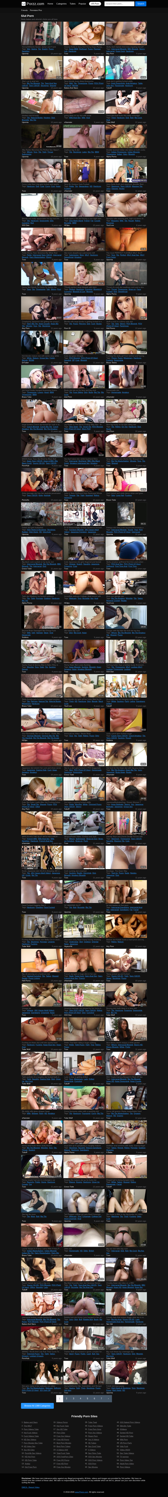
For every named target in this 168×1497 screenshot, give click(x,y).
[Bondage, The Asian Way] (126, 857)
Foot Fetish (111, 257)
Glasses (114, 188)
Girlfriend (110, 566)
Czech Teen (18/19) (119, 736)
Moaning (110, 1150)
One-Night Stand (76, 221)
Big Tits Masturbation (120, 461)
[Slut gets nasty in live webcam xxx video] (42, 1372)
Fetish (52, 358)
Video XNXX (125, 1450)
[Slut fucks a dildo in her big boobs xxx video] (126, 1201)
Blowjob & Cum (79, 291)
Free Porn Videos (95, 1426)
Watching (115, 1216)
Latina (132, 701)
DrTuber (25, 363)
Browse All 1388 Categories (37, 1406)
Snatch (45, 49)
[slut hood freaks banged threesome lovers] (42, 376)
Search (140, 4)
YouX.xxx (110, 225)
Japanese (92, 532)
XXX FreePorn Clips (65, 1457)
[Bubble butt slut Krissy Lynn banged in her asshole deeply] (84, 1304)
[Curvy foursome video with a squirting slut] (84, 1098)
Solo (117, 324)
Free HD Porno (63, 1439)
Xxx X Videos (93, 1439)
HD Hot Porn (30, 1457)
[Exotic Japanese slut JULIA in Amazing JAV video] (42, 857)
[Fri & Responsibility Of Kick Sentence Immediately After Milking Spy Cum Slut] (84, 514)
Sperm (127, 804)
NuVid (108, 1290)
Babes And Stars (71, 88)
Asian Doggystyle (122, 1081)
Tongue (72, 495)
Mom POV (86, 429)
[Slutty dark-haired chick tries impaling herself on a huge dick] (126, 33)
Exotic (28, 875)
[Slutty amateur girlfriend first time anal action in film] (126, 548)
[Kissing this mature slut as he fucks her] (84, 1166)
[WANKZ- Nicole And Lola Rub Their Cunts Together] (42, 1338)
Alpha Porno (111, 157)
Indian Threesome (119, 152)
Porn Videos (125, 1467)
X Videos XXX (62, 1450)
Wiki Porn (124, 1439)
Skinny (142, 49)
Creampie (45, 1013)
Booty (108, 429)
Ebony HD (138, 1045)
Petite (71, 186)
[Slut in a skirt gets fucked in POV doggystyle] (84, 754)
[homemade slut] (126, 376)
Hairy (125, 154)
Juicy (108, 188)
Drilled (109, 704)
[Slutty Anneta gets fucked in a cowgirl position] (42, 686)
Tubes (72, 4)
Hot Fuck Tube (63, 1426)
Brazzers (115, 221)
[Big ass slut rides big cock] (126, 1235)
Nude (127, 873)
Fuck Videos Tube (31, 1436)
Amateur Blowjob (85, 669)
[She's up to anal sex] (42, 67)
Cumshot (25, 223)
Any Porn (110, 53)
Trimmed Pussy (95, 804)
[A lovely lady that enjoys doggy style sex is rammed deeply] (126, 1304)
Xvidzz (27, 1464)
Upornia (25, 53)
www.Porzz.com (81, 1492)
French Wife (32, 839)
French (82, 978)
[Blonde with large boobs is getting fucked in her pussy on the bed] (84, 308)
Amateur (77, 257)
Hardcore (72, 51)
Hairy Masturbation (37, 257)
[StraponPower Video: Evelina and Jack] (84, 823)
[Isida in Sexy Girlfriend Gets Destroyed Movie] (84, 480)
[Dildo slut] (84, 1235)
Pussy (51, 49)
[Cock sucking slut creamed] (84, 857)
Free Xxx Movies (63, 1467)
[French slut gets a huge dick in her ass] (84, 960)
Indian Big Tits (28, 1253)
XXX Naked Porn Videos (130, 1422)
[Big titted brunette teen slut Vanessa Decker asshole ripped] (84, 1269)
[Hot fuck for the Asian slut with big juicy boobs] (126, 754)
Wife (83, 118)
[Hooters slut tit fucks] (42, 102)
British (91, 1251)
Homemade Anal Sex (115, 1322)
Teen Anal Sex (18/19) (87, 1285)
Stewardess (84, 186)
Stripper (35, 1113)
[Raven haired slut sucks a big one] (42, 1269)
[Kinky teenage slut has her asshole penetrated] (42, 480)
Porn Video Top (126, 1460)
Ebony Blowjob (112, 1047)
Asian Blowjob (75, 667)
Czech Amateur (135, 736)
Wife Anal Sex (75, 118)
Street (108, 978)
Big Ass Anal (116, 1319)
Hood (46, 392)
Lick (65, 51)
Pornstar (39, 598)
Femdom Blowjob (76, 530)
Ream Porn (93, 1436)
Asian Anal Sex (49, 1045)
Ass (91, 598)
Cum (53, 186)
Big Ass (141, 1251)
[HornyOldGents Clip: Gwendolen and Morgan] (84, 1372)
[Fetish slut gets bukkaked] (42, 514)
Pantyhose (124, 326)
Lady (86, 1079)
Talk (48, 289)
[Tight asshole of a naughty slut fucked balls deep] (42, 1063)
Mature (36, 358)
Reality (124, 601)
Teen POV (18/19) (76, 1010)
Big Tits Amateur (50, 429)
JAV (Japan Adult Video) (41, 873)
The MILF (28, 1426)
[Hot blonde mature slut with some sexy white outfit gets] (42, 342)
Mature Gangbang (93, 1148)
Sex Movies (93, 1467)
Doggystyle (44, 221)
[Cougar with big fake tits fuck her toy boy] (126, 617)
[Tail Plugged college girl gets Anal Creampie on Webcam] (84, 1201)
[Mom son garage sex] (126, 583)
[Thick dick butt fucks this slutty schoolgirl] (126, 102)
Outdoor (47, 598)
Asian (58, 186)
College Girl (96, 1216)
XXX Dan (25, 225)
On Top (125, 427)
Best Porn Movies (64, 1443)
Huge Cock (120, 51)
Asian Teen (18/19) (35, 461)
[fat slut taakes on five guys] (126, 892)
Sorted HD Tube (126, 1436)
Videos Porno (62, 1422)
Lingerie (51, 942)
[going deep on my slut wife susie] (84, 102)
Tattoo (140, 598)
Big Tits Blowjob (33, 83)
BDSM (31, 360)
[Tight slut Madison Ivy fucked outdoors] (42, 583)
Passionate (119, 85)
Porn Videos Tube (31, 1429)
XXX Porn (92, 1464)
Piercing (82, 324)
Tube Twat (92, 1422)
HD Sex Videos (30, 1439)
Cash (89, 1354)
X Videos (92, 1450)
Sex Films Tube (94, 1453)
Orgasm (137, 1113)
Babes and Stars (31, 1422)
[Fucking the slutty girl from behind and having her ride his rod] (126, 342)
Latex (84, 152)
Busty (91, 392)
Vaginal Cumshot (34, 976)
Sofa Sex (110, 85)
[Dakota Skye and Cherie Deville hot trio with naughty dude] (126, 823)
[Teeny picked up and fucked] (126, 960)
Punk (86, 841)
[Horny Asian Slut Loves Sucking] (84, 651)
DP (73, 360)
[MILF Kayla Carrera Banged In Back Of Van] (126, 1063)
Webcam (73, 598)
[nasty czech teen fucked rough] (126, 720)
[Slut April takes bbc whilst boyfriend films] (84, 445)
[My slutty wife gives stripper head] (42, 1098)
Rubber (25, 532)
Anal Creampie (70, 1219)
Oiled (37, 807)
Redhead (83, 49)
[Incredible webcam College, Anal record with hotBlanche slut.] (84, 583)
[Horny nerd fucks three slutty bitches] (42, 1132)
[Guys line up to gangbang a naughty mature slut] (84, 1132)
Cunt (93, 324)
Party (127, 701)
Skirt (71, 770)
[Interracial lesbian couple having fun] (42, 1304)
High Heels (33, 532)
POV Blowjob (131, 324)
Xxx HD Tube (62, 1429)
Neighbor (25, 51)
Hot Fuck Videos (30, 1433)
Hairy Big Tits (32, 324)
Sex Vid (109, 1324)
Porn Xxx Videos (95, 1433)
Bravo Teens (111, 363)
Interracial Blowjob (119, 49)
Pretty (127, 1047)
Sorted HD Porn (126, 1433)
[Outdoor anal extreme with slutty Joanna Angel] (126, 1132)
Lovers (40, 392)
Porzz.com (35, 4)
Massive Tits (137, 186)
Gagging (39, 907)
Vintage (72, 564)
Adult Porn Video (127, 1464)
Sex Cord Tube (94, 1446)
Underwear (73, 942)
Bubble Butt (88, 1319)
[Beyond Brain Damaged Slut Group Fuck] (42, 617)
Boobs (121, 188)
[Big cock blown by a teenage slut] (126, 1338)
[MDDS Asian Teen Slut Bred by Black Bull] (42, 445)
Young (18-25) (39, 463)
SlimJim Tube (125, 1426)
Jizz (132, 804)
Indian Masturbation (35, 1251)
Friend (87, 221)
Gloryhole (47, 532)
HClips (67, 225)
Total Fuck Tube (63, 1453)
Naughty (86, 564)
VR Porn (95, 4)
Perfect (123, 255)
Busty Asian (120, 772)
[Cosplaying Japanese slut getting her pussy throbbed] (42, 308)
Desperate (26, 635)
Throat (50, 152)
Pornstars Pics (36, 10)
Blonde (75, 85)
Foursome (86, 1113)
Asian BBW (73, 49)
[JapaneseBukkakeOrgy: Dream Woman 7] (126, 789)
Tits (39, 49)
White (29, 358)
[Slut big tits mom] (42, 1201)
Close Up (95, 1182)
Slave (46, 633)
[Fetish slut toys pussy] (126, 1372)
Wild (71, 83)
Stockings (45, 85)
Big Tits (33, 120)
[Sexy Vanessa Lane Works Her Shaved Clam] (126, 445)
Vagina (34, 49)
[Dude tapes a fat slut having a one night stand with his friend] (84, 205)
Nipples (133, 873)
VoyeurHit (68, 946)
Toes (29, 289)
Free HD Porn (62, 1464)
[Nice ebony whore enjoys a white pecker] (126, 1029)
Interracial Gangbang (120, 907)
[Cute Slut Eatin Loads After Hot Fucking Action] (42, 789)
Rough (131, 221)
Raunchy (30, 1182)
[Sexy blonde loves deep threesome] (84, 67)
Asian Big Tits (131, 770)
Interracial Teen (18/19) (42, 255)
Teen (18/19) (34, 85)
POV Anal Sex (117, 564)
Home (50, 4)
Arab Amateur (131, 83)
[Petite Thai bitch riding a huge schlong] (84, 1029)
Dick (53, 118)
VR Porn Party (126, 1443)
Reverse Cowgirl (113, 601)
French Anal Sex (46, 841)
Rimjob (25, 669)
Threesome (82, 83)
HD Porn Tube (31, 1460)
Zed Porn (68, 397)
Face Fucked (49, 907)
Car (30, 1184)
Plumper (97, 49)
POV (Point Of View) (89, 358)
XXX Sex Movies (95, 1457)
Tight (44, 152)
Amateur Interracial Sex (80, 463)
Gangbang (140, 701)
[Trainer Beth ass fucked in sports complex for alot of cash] (84, 1338)
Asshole (47, 495)
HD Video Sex (29, 1446)
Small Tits (87, 427)
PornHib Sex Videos (33, 1453)
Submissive (26, 154)
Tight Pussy (79, 1045)
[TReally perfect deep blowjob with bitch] (84, 273)
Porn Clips (61, 1433)
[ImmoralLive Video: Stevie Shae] (84, 720)
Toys (35, 152)
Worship (129, 598)
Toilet (42, 667)
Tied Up (114, 873)
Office (32, 1287)
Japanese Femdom (79, 532)
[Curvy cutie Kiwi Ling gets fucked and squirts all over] (42, 170)
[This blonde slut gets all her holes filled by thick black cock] (84, 686)
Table (140, 83)
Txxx (66, 53)
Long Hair (120, 495)
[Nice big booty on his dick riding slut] (126, 411)
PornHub (25, 466)
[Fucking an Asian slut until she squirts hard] (42, 1029)
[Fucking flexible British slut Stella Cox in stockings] (42, 926)
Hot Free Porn (31, 1467)
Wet (28, 49)
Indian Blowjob (134, 152)
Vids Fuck (124, 1446)
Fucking (67, 188)
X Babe (109, 1152)
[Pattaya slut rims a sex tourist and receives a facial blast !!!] (126, 514)
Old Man (67, 1390)
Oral (51, 633)
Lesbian (127, 669)
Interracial (110, 51)
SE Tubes (92, 1443)
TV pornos (124, 1457)
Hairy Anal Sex (91, 976)
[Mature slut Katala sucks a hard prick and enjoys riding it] (126, 926)
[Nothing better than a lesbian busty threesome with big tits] (126, 651)
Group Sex (44, 358)
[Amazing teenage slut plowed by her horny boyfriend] (84, 995)
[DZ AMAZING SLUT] (84, 892)
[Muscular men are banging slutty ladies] (126, 686)
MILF (87, 255)
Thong (114, 358)
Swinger (39, 633)
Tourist (130, 530)
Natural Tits (43, 701)
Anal (88, 118)
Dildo (139, 1216)
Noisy (66, 944)
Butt (131, 118)
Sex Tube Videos (127, 1453)
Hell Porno (110, 328)
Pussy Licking (34, 978)
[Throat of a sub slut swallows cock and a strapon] (126, 273)
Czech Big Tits (46, 427)
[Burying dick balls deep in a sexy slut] (126, 995)
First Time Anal (121, 566)
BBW (97, 152)
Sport (71, 1354)
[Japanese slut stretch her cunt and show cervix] (42, 754)
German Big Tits (48, 736)
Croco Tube (27, 569)
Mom (82, 255)
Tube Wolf (110, 122)
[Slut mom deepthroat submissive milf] (84, 239)
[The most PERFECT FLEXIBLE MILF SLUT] (126, 239)
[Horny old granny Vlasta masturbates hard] (126, 1098)
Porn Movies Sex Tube (33, 1443)
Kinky (41, 495)
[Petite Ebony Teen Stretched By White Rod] (42, 239)
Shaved (53, 85)
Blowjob (131, 154)
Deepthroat (69, 257)
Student (31, 1150)
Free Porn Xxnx (94, 1429)
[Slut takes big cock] (84, 617)
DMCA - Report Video (31, 1487)
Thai (136, 530)
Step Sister (73, 427)
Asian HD (110, 1081)
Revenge (110, 223)
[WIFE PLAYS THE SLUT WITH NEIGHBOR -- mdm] (42, 823)
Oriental (95, 942)
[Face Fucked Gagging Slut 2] (42, 892)
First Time (132, 566)
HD (91, 186)
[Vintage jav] (42, 995)
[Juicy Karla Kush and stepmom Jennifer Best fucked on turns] (126, 170)
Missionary (128, 358)
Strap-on (132, 289)
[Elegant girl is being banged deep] (126, 1166)
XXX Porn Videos (95, 1460)
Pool (59, 289)
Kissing (79, 1182)
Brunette (25, 120)
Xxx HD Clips (29, 1450)
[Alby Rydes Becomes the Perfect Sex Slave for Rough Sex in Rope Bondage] (42, 136)
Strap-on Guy (91, 839)
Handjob (67, 360)
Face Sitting (78, 392)
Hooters (47, 118)
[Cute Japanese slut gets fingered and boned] (84, 548)
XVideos (123, 1429)
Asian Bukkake (117, 804)
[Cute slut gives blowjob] (84, 342)
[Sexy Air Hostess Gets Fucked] (84, 170)
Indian (119, 154)
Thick (113, 118)
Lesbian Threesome (114, 669)
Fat (92, 221)
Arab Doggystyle (118, 83)
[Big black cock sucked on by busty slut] (42, 548)
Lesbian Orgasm (36, 1356)
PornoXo (25, 500)
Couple (97, 221)
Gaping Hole (41, 770)
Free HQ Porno (63, 1460)
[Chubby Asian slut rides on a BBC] (126, 1269)
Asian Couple (44, 324)
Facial (135, 910)
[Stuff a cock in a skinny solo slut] (126, 308)
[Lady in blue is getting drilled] (84, 1063)
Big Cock (138, 118)
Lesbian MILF (136, 667)
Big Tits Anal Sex (86, 1287)
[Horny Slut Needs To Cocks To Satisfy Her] (42, 273)
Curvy (47, 186)
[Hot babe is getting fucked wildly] (84, 789)
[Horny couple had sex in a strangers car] (42, 1166)
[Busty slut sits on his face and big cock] (84, 376)
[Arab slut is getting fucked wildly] (126, 67)
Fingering (68, 566)
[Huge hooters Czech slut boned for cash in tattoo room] (42, 411)
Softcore (57, 1388)
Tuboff (109, 88)
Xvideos (25, 637)
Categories (61, 4)
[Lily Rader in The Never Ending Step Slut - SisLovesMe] (84, 411)
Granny (120, 1116)
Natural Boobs (37, 118)
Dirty (97, 736)
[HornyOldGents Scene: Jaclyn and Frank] (42, 33)
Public (37, 1182)
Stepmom (115, 186)
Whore (29, 152)
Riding (137, 221)
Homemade (116, 392)
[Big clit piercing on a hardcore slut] (42, 960)
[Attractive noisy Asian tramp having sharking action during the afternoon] (84, 926)
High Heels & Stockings (36, 530)
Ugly (33, 633)
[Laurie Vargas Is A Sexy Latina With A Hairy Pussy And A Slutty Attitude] (42, 1235)
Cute (42, 186)
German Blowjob (34, 736)
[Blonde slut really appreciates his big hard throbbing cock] (42, 205)
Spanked (89, 495)
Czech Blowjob (33, 427)
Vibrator (29, 326)
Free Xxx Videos (63, 1436)
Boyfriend (82, 461)
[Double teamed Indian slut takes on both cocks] (126, 136)
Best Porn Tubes (63, 1446)
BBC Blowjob (133, 49)
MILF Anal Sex (133, 255)
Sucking (52, 667)
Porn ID (67, 328)
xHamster (68, 122)
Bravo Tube (27, 397)
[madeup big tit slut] (84, 136)
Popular (82, 4)
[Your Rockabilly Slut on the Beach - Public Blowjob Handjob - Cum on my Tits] (42, 720)
